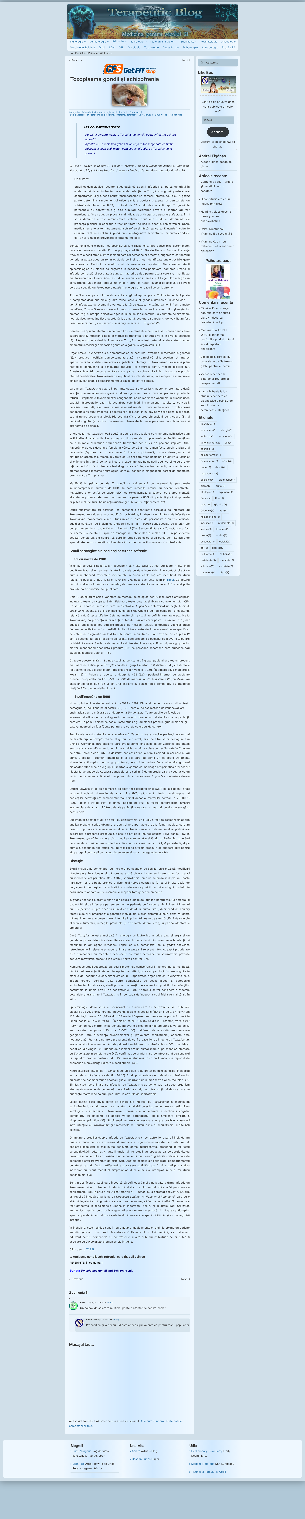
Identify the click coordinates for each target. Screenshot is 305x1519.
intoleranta (226, 522)
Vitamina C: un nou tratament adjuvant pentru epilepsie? (218, 246)
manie (206, 535)
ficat (219, 498)
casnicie (207, 448)
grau (223, 510)
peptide (218, 547)
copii (227, 461)
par (204, 547)
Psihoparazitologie (99, 53)
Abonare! (218, 132)
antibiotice (80, 114)
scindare (207, 566)
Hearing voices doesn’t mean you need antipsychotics (216, 216)
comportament (211, 454)
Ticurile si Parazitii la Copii (208, 1471)
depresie (208, 479)
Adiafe (136, 1451)
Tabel (170, 579)
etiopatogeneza (95, 114)
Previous (76, 60)
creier (206, 467)
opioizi (224, 541)
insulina (207, 522)
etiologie (207, 492)
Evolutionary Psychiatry (207, 1451)
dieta (220, 485)
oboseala (208, 541)
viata (224, 572)
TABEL (90, 1249)
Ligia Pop (78, 1463)
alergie (227, 430)
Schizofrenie (118, 112)
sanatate (227, 560)
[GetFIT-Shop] (129, 65)
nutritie (221, 535)
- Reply (110, 1302)
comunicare (209, 461)
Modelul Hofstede (202, 1463)
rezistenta (208, 560)
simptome (120, 114)
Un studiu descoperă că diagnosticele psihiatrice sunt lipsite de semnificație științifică (217, 401)
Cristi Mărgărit (81, 1451)
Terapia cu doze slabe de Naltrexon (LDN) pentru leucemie (217, 361)
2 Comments (133, 112)
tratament (131, 114)
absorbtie (208, 423)
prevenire (109, 114)
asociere (226, 436)
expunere (226, 492)
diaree (206, 485)
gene (205, 504)
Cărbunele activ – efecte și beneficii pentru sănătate (217, 186)
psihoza (226, 554)
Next (185, 60)
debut (220, 467)
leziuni (206, 529)
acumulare (209, 430)
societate (226, 566)
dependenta (209, 473)
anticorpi (208, 436)
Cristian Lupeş (141, 1459)
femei (206, 498)
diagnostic (227, 479)
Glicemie (207, 510)
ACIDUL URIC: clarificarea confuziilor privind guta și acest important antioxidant (217, 339)
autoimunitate (210, 442)
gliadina (220, 504)
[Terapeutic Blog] (152, 5)
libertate (222, 529)
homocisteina (210, 516)
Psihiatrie (80, 53)
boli (229, 442)
